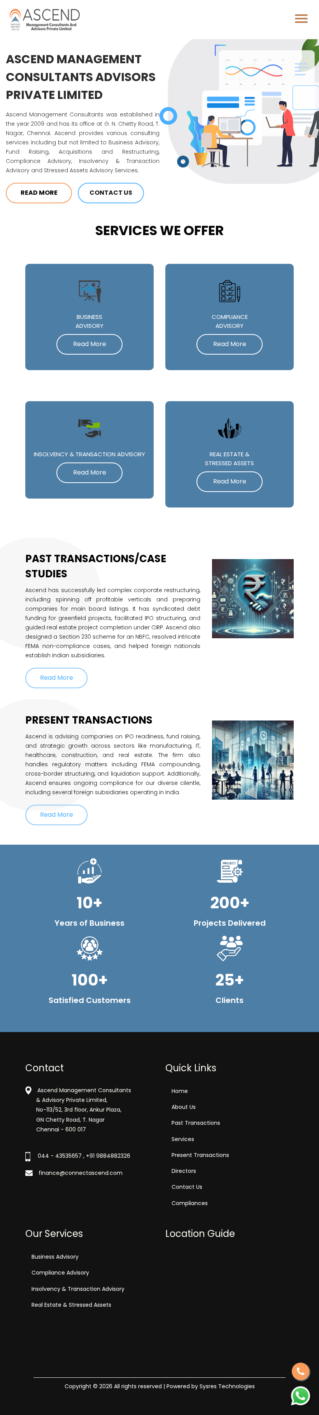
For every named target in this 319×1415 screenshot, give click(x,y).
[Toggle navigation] (301, 19)
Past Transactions (196, 1123)
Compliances (190, 1203)
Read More (39, 192)
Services (183, 1139)
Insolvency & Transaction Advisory (78, 1289)
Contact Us (110, 192)
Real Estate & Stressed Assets (71, 1305)
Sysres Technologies (227, 1386)
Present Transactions (200, 1155)
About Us (184, 1107)
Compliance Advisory (60, 1272)
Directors (184, 1171)
